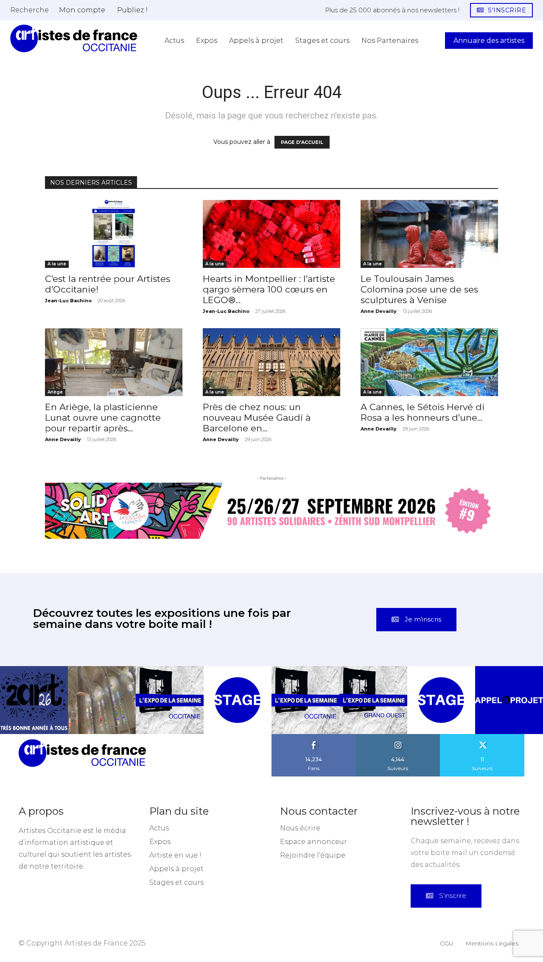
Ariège (55, 392)
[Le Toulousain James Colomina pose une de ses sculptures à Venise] (429, 234)
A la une (57, 264)
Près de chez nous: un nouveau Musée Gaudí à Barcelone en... (257, 417)
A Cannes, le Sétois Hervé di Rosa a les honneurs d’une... (422, 412)
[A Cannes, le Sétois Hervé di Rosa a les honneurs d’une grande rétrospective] (429, 362)
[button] (29, 9)
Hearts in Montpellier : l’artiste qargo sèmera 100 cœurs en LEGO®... (269, 289)
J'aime (313, 737)
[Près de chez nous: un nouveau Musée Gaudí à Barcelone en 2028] (271, 362)
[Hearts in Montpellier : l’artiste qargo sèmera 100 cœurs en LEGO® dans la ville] (271, 234)
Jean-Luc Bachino (68, 301)
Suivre (398, 737)
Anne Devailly (379, 311)
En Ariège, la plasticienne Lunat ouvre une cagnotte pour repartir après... (103, 417)
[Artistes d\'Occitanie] (73, 38)
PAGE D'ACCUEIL (302, 142)
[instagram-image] (34, 700)
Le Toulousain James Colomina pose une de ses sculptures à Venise (419, 289)
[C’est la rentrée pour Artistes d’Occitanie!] (113, 234)
